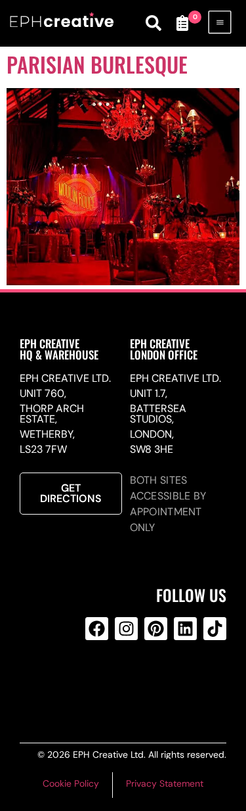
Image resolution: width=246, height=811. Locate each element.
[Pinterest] (155, 628)
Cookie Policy (71, 783)
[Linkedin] (185, 628)
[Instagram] (126, 628)
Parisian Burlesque (97, 64)
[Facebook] (96, 628)
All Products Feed (124, 681)
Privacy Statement (164, 783)
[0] (182, 23)
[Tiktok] (214, 628)
